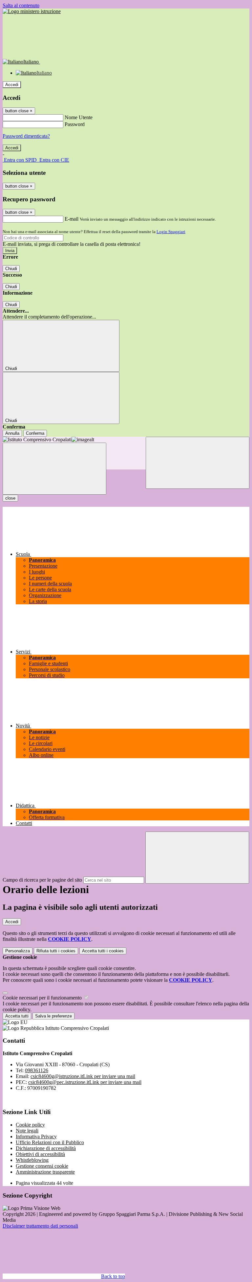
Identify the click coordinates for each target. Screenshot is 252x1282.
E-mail (71, 219)
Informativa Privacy (36, 1136)
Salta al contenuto (21, 5)
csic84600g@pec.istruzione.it (84, 1082)
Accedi (11, 84)
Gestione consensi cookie (42, 1166)
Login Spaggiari (171, 231)
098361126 (36, 1070)
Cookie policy (30, 1124)
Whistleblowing (32, 1160)
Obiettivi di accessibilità (40, 1154)
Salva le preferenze (53, 1016)
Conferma (35, 433)
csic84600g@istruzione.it (83, 1076)
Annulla (12, 433)
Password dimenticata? (26, 136)
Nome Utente (79, 117)
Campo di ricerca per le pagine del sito (42, 880)
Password (75, 124)
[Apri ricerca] (197, 463)
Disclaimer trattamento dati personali (40, 1226)
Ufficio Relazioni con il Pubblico (50, 1142)
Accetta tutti (103, 950)
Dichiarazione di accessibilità (46, 1148)
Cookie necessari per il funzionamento (43, 997)
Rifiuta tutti (55, 950)
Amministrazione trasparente (45, 1172)
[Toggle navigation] (54, 469)
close (10, 498)
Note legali (27, 1130)
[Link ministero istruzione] (32, 11)
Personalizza (17, 950)
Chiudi (11, 268)
